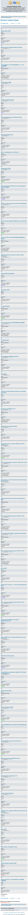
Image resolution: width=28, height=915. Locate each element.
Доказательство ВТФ (6, 690)
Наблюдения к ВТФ (6, 168)
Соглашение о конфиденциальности (11, 912)
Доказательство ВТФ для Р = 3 (8, 408)
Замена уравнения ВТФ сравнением (10, 356)
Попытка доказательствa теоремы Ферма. (11, 117)
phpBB (9, 914)
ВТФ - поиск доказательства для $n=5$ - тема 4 (12, 550)
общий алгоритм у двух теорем (8, 863)
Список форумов (4, 904)
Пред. (7, 23)
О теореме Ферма (5, 306)
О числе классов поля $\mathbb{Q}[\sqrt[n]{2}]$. (13, 322)
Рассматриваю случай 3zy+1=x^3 (9, 775)
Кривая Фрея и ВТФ (6, 31)
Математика (11, 904)
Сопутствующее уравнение (7, 273)
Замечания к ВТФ (5, 289)
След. (19, 23)
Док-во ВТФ (4, 568)
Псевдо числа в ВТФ (6, 82)
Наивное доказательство (7, 134)
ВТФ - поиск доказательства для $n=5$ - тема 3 (12, 602)
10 (10, 100)
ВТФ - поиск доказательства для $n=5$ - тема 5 (12, 515)
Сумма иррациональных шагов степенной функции (14, 724)
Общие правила (21, 912)
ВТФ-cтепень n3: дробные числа (9, 846)
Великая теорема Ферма (10, 20)
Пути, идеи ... (4, 373)
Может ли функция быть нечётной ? (10, 152)
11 (12, 100)
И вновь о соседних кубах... (8, 99)
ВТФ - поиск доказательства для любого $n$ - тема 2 (14, 462)
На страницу (3, 23)
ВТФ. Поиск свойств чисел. (7, 655)
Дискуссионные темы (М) (20, 904)
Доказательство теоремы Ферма (9, 426)
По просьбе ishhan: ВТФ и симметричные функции (13, 533)
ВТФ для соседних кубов (7, 707)
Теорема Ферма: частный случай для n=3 (11, 740)
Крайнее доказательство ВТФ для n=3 (10, 758)
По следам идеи (5, 340)
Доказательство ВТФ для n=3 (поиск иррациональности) (10, 620)
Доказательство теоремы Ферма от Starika (11, 47)
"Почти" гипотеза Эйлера (7, 793)
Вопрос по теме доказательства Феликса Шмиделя (14, 203)
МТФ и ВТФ (3, 829)
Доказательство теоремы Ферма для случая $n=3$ (13, 221)
